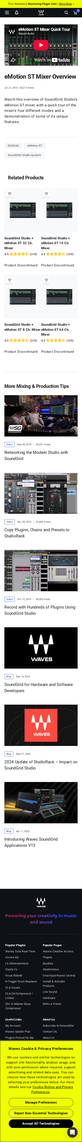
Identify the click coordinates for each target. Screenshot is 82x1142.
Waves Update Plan (17, 1031)
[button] (72, 1132)
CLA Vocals (12, 987)
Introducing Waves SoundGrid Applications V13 (31, 842)
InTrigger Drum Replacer (21, 981)
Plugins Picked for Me (19, 1037)
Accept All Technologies (40, 1124)
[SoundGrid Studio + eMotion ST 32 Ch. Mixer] (22, 210)
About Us (48, 1037)
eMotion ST (34, 145)
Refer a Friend (52, 1004)
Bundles (48, 963)
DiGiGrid (13, 145)
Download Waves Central (59, 975)
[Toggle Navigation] (7, 12)
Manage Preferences (41, 1102)
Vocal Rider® (13, 975)
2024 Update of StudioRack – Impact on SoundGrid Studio (40, 765)
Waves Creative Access (58, 951)
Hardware (49, 998)
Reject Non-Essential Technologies (41, 1113)
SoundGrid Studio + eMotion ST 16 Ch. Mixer (55, 243)
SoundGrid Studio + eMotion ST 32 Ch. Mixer (18, 243)
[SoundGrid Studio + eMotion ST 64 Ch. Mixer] (59, 297)
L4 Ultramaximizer (16, 963)
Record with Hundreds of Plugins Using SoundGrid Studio (39, 610)
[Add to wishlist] (9, 193)
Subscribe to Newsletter (58, 1025)
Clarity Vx (11, 969)
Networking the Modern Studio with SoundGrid (36, 455)
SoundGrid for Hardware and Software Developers (38, 687)
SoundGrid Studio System (24, 155)
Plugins (47, 957)
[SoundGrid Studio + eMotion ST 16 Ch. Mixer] (59, 210)
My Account (13, 1025)
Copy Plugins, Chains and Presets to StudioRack (37, 533)
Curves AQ (12, 957)
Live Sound (50, 991)
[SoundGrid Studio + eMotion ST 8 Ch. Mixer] (22, 297)
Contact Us (50, 1031)
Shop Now (65, 3)
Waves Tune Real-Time (20, 951)
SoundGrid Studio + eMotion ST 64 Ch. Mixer (55, 329)
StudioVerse (51, 969)
